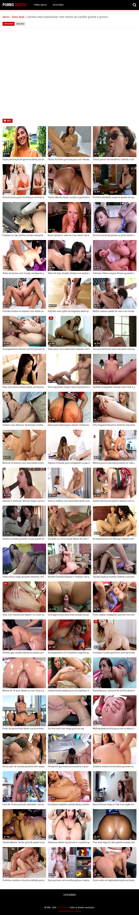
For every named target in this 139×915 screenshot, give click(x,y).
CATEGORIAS (58, 5)
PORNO (15, 5)
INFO (9, 120)
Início (6, 17)
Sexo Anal (18, 17)
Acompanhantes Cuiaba (69, 911)
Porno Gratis (40, 5)
